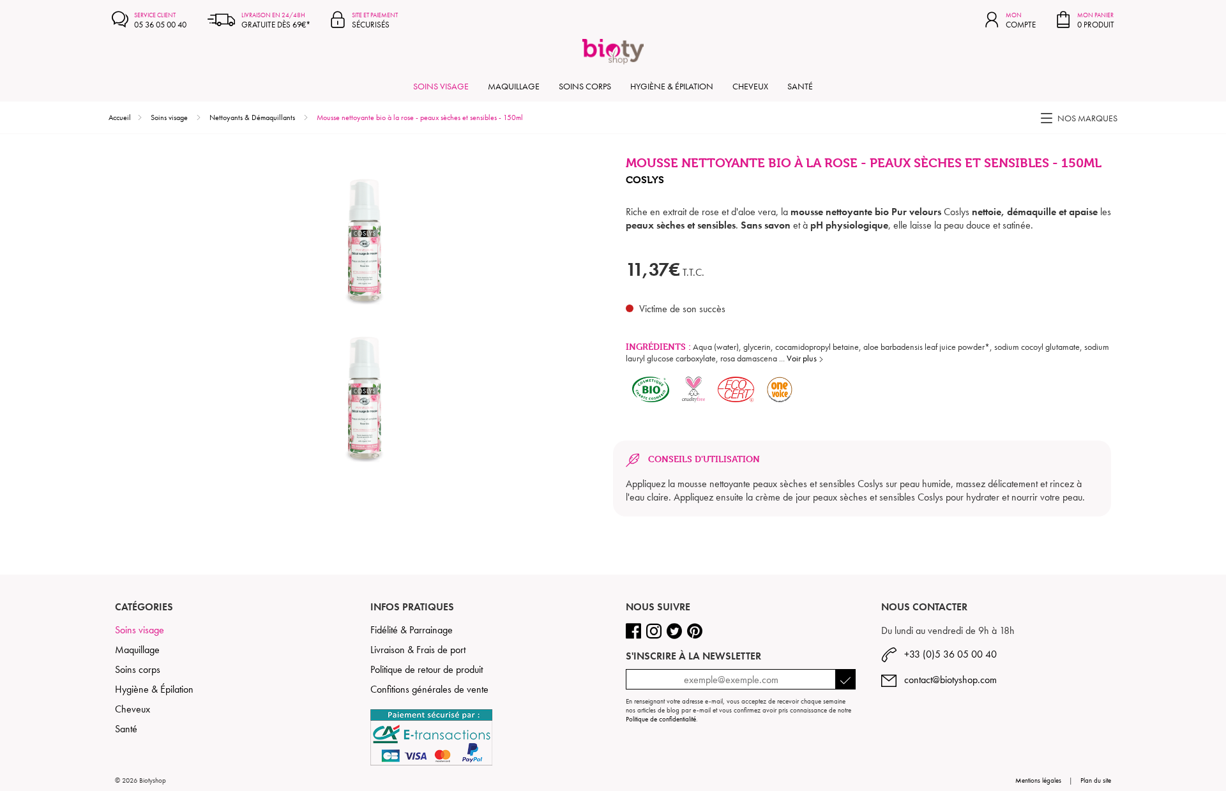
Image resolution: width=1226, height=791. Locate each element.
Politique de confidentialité (661, 718)
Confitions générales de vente (429, 689)
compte (1021, 20)
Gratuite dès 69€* (275, 20)
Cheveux (750, 86)
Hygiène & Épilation (671, 86)
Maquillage (514, 86)
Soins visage (441, 86)
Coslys (645, 180)
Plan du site (1095, 780)
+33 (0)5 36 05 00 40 (947, 654)
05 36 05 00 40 (160, 20)
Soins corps (585, 86)
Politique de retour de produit (426, 669)
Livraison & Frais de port (417, 649)
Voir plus (803, 358)
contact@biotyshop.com (947, 679)
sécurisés (375, 20)
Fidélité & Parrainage (411, 630)
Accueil (120, 117)
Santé (800, 86)
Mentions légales (1038, 780)
